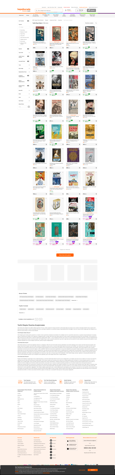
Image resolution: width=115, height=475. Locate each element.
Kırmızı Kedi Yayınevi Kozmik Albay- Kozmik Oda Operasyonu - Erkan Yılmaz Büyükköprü (39, 140)
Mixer (67, 400)
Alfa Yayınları (22, 41)
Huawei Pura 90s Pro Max (87, 403)
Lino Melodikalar (37, 396)
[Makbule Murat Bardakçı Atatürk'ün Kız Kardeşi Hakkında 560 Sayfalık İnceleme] (56, 82)
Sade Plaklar (52, 406)
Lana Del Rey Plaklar (53, 415)
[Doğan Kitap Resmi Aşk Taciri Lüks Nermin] (73, 33)
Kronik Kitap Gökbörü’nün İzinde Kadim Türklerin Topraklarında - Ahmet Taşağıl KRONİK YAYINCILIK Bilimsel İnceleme (89, 67)
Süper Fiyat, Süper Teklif (52, 7)
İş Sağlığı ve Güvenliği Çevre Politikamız (25, 454)
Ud (18, 406)
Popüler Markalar (85, 397)
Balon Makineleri (69, 402)
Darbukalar (19, 417)
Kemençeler (68, 415)
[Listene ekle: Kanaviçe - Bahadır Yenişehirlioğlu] (79, 101)
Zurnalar (19, 415)
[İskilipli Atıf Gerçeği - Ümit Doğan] (90, 131)
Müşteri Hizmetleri (74, 7)
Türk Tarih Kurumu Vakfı (24, 37)
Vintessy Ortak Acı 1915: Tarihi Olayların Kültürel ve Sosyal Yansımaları (88, 215)
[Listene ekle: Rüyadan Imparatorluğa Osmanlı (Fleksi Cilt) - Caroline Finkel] (79, 52)
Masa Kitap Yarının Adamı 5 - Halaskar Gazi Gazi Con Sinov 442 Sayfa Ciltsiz (40, 116)
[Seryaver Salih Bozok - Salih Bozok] (90, 178)
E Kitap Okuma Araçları (22, 426)
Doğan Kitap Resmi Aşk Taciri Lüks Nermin (72, 44)
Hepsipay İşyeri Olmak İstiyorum (39, 443)
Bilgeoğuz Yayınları (23, 31)
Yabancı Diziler (20, 421)
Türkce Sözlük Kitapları (22, 413)
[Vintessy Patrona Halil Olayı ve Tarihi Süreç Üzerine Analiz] (90, 229)
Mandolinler (20, 419)
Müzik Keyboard (20, 428)
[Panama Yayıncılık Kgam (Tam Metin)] (56, 58)
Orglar (19, 402)
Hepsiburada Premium (83, 7)
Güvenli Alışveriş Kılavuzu (22, 452)
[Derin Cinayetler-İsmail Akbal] (73, 204)
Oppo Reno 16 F (85, 418)
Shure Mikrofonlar (37, 415)
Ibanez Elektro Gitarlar (38, 408)
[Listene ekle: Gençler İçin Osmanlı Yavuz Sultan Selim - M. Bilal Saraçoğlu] (46, 172)
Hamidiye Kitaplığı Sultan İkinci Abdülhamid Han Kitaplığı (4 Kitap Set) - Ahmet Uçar (56, 213)
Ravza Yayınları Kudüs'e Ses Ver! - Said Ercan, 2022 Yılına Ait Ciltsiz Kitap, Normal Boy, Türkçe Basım (73, 187)
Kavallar (67, 398)
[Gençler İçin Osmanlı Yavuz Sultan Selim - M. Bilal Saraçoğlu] (40, 178)
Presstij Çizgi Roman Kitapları (39, 412)
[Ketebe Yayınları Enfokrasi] (90, 155)
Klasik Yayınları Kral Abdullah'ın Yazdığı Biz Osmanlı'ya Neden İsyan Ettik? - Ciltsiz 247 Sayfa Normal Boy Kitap (39, 42)
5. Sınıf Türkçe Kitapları (54, 410)
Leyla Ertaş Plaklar (53, 413)
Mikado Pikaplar (37, 404)
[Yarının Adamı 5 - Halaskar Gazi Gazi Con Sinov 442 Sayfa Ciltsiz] (40, 107)
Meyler (19, 424)
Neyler (19, 400)
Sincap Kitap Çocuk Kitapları (39, 421)
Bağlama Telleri (69, 413)
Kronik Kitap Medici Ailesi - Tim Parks (40, 90)
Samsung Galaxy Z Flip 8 (86, 423)
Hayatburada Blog (37, 439)
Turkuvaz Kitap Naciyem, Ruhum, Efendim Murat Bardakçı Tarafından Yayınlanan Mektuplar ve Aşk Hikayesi (56, 116)
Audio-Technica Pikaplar (70, 426)
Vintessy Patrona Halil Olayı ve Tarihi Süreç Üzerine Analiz (89, 240)
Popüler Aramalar (85, 395)
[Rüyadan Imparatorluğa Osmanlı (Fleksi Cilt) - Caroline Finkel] (73, 58)
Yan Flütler (68, 406)
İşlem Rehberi (36, 454)
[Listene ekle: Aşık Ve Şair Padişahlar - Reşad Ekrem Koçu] (79, 75)
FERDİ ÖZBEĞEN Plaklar (54, 423)
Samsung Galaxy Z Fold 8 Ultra (87, 421)
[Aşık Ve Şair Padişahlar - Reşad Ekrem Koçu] (73, 82)
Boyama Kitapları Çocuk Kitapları (55, 393)
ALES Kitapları (20, 408)
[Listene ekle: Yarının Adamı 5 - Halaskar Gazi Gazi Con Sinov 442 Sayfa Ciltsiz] (46, 101)
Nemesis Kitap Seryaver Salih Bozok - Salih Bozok (90, 187)
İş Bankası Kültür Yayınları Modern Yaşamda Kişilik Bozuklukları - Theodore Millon (56, 140)
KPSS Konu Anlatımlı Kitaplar (71, 408)
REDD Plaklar (52, 428)
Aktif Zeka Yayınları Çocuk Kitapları (72, 419)
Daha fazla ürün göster (65, 255)
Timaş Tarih (22, 35)
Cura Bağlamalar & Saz (38, 398)
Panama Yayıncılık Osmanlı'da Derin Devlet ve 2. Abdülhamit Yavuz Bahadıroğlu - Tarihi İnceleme (72, 140)
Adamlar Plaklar (53, 404)
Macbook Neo (84, 406)
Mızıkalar (67, 417)
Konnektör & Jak (69, 410)
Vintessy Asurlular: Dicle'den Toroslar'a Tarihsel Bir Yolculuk (57, 240)
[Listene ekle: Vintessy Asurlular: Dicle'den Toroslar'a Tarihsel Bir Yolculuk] (63, 223)
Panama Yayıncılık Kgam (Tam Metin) (56, 66)
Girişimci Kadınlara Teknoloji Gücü (40, 447)
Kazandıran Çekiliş (85, 408)
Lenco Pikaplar (36, 423)
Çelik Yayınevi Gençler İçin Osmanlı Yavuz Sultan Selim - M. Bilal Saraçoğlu (39, 187)
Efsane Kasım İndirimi (86, 399)
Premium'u (24, 11)
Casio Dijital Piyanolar (70, 423)
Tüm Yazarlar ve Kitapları (86, 393)
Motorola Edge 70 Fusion (86, 412)
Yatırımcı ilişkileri (20, 443)
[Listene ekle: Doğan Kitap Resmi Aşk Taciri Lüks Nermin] (79, 27)
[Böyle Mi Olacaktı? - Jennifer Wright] (56, 155)
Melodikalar (20, 411)
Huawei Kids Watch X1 (86, 401)
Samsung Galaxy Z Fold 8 (86, 419)
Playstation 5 (84, 410)
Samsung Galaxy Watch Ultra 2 (87, 425)
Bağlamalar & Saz (21, 398)
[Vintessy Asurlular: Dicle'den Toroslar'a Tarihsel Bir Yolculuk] (56, 229)
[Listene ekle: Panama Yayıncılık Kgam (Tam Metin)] (63, 52)
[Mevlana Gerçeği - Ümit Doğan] (40, 58)
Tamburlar (68, 397)
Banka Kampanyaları (37, 452)
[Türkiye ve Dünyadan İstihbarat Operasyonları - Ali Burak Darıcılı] (90, 33)
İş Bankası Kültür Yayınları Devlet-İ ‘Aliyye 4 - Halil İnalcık (89, 91)
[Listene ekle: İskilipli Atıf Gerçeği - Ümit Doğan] (96, 125)
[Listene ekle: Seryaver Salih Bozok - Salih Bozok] (96, 172)
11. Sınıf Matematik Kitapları (55, 408)
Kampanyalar (60, 7)
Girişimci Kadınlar (67, 7)
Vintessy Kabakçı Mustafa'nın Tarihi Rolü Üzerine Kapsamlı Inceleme (39, 240)
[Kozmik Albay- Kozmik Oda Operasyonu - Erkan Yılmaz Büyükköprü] (40, 131)
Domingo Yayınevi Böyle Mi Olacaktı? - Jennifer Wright (56, 164)
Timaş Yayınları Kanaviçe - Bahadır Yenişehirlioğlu (72, 117)
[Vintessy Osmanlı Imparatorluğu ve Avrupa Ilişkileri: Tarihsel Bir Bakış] (73, 229)
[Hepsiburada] (24, 9)
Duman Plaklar (52, 421)
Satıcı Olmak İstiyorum (38, 441)
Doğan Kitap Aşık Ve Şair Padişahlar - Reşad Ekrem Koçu (73, 91)
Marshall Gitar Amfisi (37, 425)
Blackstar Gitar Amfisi (37, 430)
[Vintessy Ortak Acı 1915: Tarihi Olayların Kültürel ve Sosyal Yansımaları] (90, 204)
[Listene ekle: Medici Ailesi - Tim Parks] (46, 75)
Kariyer (19, 447)
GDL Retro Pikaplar (69, 421)
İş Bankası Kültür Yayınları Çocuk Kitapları (41, 414)
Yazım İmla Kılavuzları (70, 411)
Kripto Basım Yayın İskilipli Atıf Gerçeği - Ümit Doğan (90, 140)
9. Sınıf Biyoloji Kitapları (54, 397)
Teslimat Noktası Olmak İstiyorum (39, 449)
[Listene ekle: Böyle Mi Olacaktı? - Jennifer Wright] (63, 149)
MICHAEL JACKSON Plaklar (55, 419)
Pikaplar (19, 393)
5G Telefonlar (84, 416)
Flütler (67, 404)
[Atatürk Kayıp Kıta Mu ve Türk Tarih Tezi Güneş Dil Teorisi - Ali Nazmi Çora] (56, 178)
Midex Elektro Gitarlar (70, 424)
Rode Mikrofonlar (37, 400)
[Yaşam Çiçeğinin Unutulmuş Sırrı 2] (73, 155)
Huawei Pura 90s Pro (86, 405)
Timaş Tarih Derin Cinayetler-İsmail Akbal (72, 213)
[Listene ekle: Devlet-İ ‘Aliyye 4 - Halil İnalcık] (96, 75)
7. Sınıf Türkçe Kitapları (54, 411)
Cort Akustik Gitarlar (69, 428)
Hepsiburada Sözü (85, 392)
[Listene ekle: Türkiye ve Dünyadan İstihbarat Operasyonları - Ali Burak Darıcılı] (96, 27)
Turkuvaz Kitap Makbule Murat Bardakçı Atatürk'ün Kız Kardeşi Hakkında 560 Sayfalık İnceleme (55, 91)
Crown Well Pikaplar (37, 406)
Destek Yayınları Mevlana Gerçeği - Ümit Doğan (39, 67)
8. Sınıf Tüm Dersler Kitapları (55, 398)
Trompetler (68, 393)
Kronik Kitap (22, 30)
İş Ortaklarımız (20, 441)
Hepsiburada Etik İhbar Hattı (90, 452)
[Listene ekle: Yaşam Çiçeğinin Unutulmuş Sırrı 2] (79, 149)
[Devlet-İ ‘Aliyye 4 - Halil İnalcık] (90, 82)
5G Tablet (84, 414)
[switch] (28, 21)
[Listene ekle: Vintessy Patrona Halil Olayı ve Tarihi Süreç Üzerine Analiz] (96, 223)
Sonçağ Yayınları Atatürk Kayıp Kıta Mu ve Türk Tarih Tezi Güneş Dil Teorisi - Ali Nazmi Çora (57, 189)
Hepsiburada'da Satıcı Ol (93, 7)
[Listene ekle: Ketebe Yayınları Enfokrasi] (96, 149)
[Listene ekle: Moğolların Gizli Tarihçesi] (46, 149)
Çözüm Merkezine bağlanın (90, 440)
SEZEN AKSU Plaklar (53, 402)
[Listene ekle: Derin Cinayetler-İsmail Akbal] (79, 198)
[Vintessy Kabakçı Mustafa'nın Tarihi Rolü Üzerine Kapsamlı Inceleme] (40, 229)
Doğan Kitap (22, 33)
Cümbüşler (68, 395)
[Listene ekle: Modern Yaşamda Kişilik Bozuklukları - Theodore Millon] (63, 125)
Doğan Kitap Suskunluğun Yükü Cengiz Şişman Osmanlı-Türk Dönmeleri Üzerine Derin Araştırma (57, 44)
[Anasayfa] (33, 20)
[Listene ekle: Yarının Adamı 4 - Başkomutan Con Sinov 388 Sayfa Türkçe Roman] (96, 101)
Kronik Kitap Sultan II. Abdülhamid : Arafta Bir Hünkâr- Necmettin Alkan (39, 213)
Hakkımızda (20, 439)
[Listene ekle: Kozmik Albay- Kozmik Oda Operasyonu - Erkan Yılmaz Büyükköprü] (46, 125)
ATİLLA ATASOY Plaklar (54, 426)
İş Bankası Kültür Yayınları (23, 43)
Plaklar (19, 397)
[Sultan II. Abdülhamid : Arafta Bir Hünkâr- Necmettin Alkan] (40, 204)
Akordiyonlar (20, 423)
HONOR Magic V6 (85, 427)
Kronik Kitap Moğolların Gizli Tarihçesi (40, 163)
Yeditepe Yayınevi (23, 39)
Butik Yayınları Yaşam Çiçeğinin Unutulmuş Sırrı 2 (72, 164)
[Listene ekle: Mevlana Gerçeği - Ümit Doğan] (46, 52)
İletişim (19, 456)
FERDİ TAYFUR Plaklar (54, 424)
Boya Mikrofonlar (37, 419)
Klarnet (19, 404)
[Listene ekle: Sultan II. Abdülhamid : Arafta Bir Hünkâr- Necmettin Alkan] (46, 198)
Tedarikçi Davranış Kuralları (38, 445)
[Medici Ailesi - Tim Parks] (40, 82)
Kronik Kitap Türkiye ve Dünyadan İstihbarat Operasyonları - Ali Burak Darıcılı (89, 42)
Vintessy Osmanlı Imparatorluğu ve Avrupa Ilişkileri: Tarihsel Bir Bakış (72, 240)
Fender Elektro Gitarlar (38, 417)
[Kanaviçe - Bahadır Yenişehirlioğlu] (73, 107)
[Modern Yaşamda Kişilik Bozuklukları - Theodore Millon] (56, 131)
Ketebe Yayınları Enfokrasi (87, 163)
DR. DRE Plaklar (53, 400)
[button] (40, 47)
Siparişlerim (44, 7)
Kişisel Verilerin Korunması (22, 449)
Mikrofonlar (20, 395)
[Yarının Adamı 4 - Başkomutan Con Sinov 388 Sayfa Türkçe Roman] (90, 107)
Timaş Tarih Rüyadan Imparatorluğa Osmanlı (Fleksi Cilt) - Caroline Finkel (73, 68)
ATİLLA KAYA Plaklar (53, 417)
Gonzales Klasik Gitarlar (38, 428)
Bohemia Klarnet (37, 427)
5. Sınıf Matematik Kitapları (54, 395)
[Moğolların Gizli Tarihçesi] (40, 155)
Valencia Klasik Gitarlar (38, 410)
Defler (19, 410)
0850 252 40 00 (90, 448)
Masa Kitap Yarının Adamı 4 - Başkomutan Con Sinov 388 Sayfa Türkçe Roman (89, 116)
